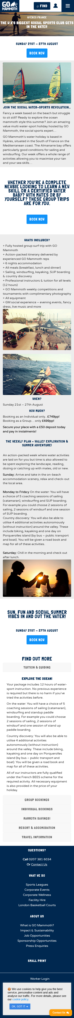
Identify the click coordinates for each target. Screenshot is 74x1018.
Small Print (37, 961)
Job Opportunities (37, 936)
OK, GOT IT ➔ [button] (20, 1006)
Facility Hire (37, 900)
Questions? (37, 850)
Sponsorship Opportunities (37, 941)
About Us (37, 916)
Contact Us (39, 864)
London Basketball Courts (37, 905)
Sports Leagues (37, 885)
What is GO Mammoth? (37, 925)
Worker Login (39, 979)
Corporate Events (37, 890)
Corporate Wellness (37, 895)
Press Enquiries (37, 946)
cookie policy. (20, 999)
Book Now (37, 53)
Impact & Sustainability (37, 930)
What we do (37, 875)
